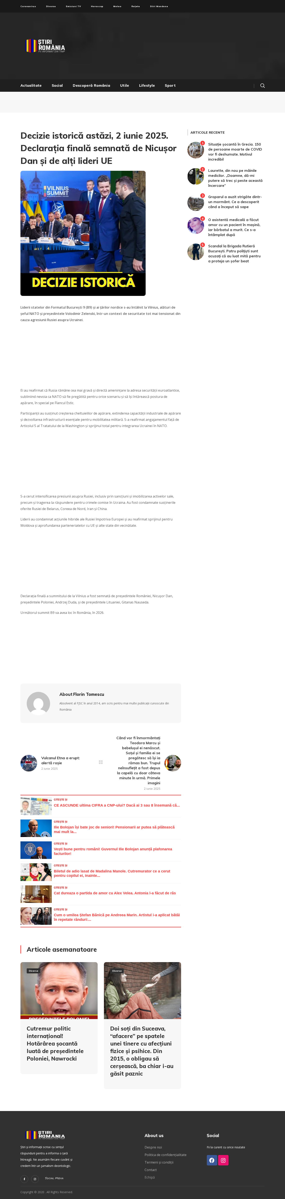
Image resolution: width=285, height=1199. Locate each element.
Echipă (150, 1177)
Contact (151, 1170)
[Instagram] (35, 1179)
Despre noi (153, 1147)
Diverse (33, 970)
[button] (262, 85)
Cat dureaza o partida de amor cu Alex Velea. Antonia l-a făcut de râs (115, 893)
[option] (59, 1021)
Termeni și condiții (159, 1162)
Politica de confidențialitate (166, 1154)
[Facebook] (212, 1160)
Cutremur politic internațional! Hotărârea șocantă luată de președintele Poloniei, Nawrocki (55, 1043)
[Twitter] (24, 1179)
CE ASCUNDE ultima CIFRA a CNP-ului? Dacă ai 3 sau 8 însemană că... (117, 805)
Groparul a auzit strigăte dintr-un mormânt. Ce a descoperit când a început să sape (235, 202)
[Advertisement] (183, 46)
